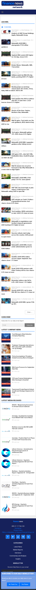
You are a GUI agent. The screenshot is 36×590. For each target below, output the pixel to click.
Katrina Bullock (27, 253)
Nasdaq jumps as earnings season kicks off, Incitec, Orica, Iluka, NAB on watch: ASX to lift (17, 88)
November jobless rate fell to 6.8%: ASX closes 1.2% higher (22, 281)
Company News (16, 40)
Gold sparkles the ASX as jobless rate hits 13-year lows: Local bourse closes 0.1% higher (17, 100)
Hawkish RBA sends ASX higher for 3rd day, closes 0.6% (22, 56)
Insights (18, 559)
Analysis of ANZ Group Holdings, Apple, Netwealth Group (23, 34)
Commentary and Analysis (18, 556)
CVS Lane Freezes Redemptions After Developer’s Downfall (22, 379)
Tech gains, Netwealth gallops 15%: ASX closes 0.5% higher (22, 133)
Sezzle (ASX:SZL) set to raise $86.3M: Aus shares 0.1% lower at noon (17, 292)
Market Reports (16, 52)
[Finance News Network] (12, 4)
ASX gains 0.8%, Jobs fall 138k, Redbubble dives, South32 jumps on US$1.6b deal (17, 156)
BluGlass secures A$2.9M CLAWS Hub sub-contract (22, 427)
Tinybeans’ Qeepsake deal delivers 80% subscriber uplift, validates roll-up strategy (23, 346)
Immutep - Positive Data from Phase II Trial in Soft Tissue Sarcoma (23, 438)
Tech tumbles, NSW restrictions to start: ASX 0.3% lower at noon (22, 212)
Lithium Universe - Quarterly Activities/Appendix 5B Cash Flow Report (22, 461)
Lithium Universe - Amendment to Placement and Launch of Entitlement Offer (22, 450)
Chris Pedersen (25, 30)
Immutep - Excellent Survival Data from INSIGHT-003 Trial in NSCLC (22, 416)
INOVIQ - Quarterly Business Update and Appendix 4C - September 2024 (23, 494)
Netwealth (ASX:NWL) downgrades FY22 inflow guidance (14, 45)
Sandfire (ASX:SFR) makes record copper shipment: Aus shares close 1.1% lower (16, 258)
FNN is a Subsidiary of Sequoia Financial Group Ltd (18, 532)
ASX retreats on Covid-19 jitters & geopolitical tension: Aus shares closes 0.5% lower (17, 201)
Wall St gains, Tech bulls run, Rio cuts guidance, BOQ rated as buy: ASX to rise (17, 122)
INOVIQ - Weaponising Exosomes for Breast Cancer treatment (22, 405)
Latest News (18, 547)
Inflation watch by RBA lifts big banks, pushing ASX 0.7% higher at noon (17, 77)
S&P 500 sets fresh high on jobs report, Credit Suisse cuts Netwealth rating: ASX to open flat (17, 189)
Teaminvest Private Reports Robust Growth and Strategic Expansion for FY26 (23, 391)
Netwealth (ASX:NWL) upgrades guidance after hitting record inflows (17, 144)
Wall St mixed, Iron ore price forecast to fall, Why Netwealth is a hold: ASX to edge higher (17, 167)
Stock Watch (15, 30)
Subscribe (30, 325)
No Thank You (13, 584)
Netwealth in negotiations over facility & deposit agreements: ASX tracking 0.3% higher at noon (16, 223)
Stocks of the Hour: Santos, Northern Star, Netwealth (21, 111)
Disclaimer (18, 528)
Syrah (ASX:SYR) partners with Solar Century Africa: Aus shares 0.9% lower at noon (17, 270)
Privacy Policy (18, 530)
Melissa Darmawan (28, 52)
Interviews (18, 553)
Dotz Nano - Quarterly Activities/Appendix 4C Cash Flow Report (22, 483)
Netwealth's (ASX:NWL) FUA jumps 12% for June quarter (21, 178)
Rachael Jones (27, 230)
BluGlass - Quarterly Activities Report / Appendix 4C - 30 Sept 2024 (23, 472)
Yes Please (25, 584)
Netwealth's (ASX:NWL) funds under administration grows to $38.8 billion (16, 246)
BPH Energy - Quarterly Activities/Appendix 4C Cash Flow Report (22, 505)
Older (29, 312)
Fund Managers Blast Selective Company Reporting (21, 335)
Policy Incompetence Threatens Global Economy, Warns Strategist (22, 357)
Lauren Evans (26, 40)
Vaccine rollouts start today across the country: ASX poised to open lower (17, 235)
